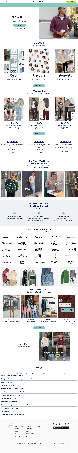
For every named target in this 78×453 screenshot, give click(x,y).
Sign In (64, 1)
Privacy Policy (27, 443)
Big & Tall (17, 433)
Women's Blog (29, 428)
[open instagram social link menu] (56, 424)
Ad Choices (42, 443)
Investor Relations (30, 433)
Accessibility (22, 443)
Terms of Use (17, 443)
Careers (28, 435)
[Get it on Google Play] (65, 427)
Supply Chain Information (35, 443)
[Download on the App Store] (57, 427)
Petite (16, 431)
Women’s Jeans (18, 435)
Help (56, 1)
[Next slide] (76, 184)
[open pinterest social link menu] (59, 424)
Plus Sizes (17, 428)
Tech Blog (28, 436)
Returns (39, 426)
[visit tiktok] (65, 424)
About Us (28, 424)
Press (27, 431)
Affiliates (28, 438)
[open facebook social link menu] (53, 424)
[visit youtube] (68, 424)
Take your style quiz (71, 1)
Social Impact (29, 426)
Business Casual (18, 436)
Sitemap (46, 443)
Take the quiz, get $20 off (19, 25)
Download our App (19, 426)
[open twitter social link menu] (62, 424)
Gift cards (59, 1)
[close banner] (76, 5)
